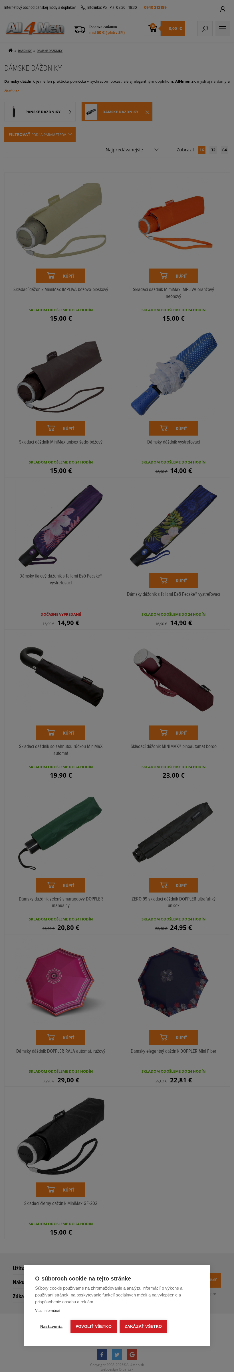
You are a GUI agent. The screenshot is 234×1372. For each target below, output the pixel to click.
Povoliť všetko (94, 1326)
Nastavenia (51, 1326)
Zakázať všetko (143, 1326)
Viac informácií (47, 1310)
